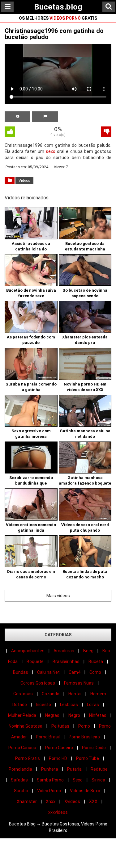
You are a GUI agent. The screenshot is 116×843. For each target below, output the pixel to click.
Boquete (35, 661)
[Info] (17, 116)
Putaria (74, 769)
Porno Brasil (48, 736)
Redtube (99, 769)
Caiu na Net (48, 672)
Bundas (20, 672)
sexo (50, 151)
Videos (24, 180)
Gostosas (23, 693)
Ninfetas (97, 715)
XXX (93, 801)
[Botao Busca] (108, 7)
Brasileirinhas (66, 661)
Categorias (58, 634)
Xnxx (50, 801)
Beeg (88, 650)
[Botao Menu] (7, 7)
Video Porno (49, 790)
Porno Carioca (22, 747)
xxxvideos (58, 812)
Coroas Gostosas (37, 683)
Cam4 (74, 672)
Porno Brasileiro (84, 736)
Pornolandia (20, 769)
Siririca (98, 779)
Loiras (93, 704)
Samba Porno (50, 779)
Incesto (43, 704)
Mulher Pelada (22, 715)
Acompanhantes (28, 650)
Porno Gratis (27, 758)
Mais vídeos (58, 595)
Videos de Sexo (85, 790)
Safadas (19, 779)
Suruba (21, 790)
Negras (52, 715)
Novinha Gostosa (25, 726)
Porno (84, 726)
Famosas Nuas (79, 683)
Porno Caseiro (59, 747)
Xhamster (27, 801)
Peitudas (60, 726)
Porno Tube (87, 758)
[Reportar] (45, 116)
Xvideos (72, 801)
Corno (95, 672)
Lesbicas (69, 704)
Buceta (95, 661)
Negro (74, 715)
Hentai (74, 693)
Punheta (49, 769)
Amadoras (64, 650)
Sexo (78, 779)
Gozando (50, 693)
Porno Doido (94, 747)
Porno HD (58, 758)
